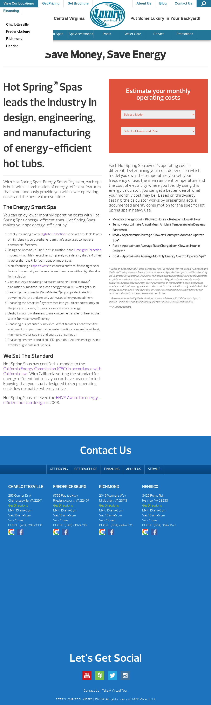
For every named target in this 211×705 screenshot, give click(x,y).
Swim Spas (55, 34)
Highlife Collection (53, 234)
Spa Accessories (81, 34)
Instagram (125, 675)
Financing (112, 469)
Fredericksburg (18, 31)
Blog (163, 3)
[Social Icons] (11, 532)
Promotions (184, 34)
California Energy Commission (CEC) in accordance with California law (52, 371)
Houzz (99, 675)
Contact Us (183, 3)
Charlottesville (17, 24)
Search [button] (204, 3)
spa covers (40, 266)
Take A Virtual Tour (115, 690)
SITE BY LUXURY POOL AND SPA (74, 699)
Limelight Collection (87, 250)
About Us (143, 3)
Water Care (133, 34)
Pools (107, 34)
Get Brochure (78, 3)
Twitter (112, 675)
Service (158, 34)
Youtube (86, 675)
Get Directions (18, 505)
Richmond (14, 38)
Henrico (12, 46)
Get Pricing (51, 3)
